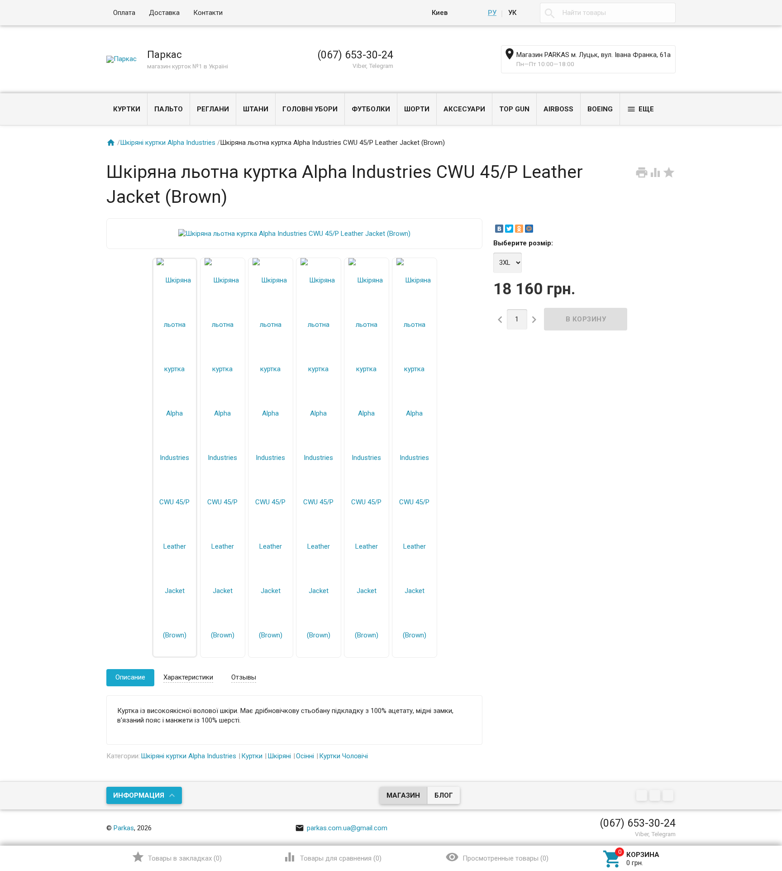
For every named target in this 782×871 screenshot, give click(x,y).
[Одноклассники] (519, 229)
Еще (640, 109)
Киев (440, 13)
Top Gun (514, 109)
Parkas (124, 828)
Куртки (126, 109)
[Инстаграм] (669, 796)
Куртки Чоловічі (343, 756)
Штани (255, 109)
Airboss (558, 109)
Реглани (213, 109)
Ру (492, 13)
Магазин (403, 795)
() (176, 857)
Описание (130, 677)
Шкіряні (279, 756)
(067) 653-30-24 (355, 54)
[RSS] (656, 796)
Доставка (164, 13)
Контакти (208, 13)
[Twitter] (509, 229)
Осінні (305, 756)
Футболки (371, 109)
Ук (512, 13)
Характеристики (188, 677)
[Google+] (642, 796)
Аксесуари (464, 109)
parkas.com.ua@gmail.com (341, 828)
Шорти (416, 109)
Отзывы (243, 677)
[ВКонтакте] (499, 229)
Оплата (124, 13)
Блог (443, 795)
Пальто (168, 109)
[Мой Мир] (529, 229)
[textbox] (608, 13)
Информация (138, 795)
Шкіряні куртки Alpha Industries (167, 143)
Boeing (600, 109)
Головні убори (310, 109)
